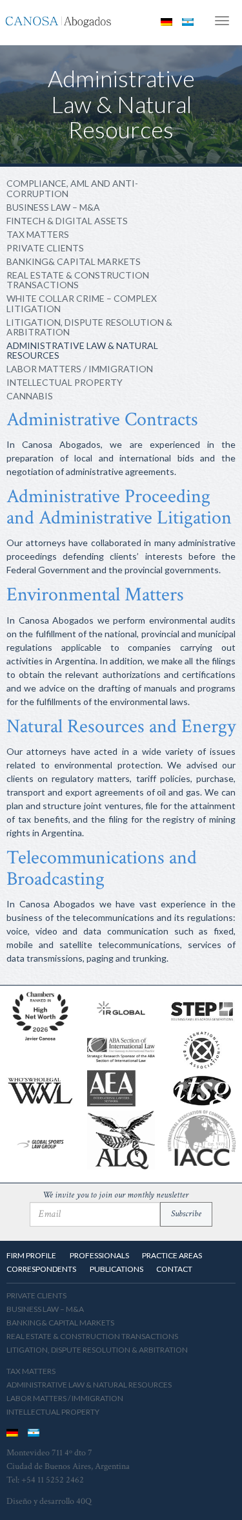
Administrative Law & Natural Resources (82, 351)
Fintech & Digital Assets (67, 221)
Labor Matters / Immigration (79, 369)
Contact (174, 1269)
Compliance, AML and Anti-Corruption (72, 188)
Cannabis (29, 396)
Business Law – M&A (53, 207)
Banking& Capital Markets (73, 261)
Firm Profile (31, 1255)
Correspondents (41, 1269)
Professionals (99, 1255)
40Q (84, 1501)
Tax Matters (37, 234)
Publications (116, 1269)
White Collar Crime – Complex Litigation (81, 303)
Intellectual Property (64, 382)
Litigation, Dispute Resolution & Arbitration (89, 327)
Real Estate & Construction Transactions (77, 280)
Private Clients (45, 248)
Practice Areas (172, 1255)
